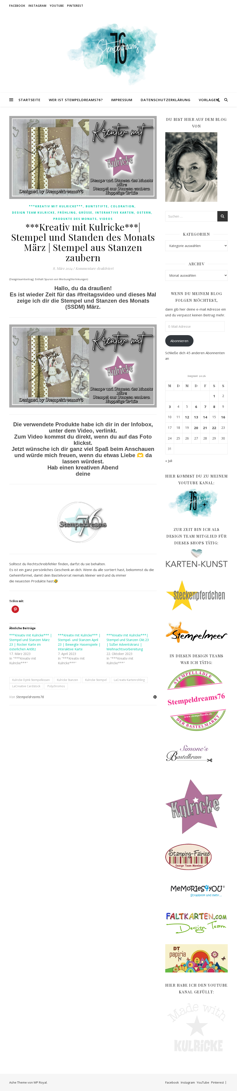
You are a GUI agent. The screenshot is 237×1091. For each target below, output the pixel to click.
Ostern (144, 213)
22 (214, 427)
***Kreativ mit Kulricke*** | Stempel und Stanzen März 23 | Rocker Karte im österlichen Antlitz (30, 642)
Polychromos (56, 686)
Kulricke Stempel (96, 680)
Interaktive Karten (114, 213)
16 (223, 417)
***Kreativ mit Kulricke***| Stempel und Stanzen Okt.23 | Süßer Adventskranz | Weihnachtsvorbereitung (127, 642)
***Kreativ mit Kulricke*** (56, 206)
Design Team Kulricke (33, 213)
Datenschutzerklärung (165, 99)
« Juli (168, 460)
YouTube (57, 6)
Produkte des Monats (75, 219)
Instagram (37, 6)
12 (187, 417)
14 (205, 417)
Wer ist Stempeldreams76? (76, 99)
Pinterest (75, 6)
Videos (106, 219)
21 (205, 427)
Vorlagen (209, 99)
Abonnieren (179, 340)
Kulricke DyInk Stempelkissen (31, 680)
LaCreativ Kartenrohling (129, 680)
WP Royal (40, 1082)
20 (196, 427)
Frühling (67, 213)
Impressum (121, 99)
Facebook (17, 6)
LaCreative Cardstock (26, 686)
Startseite (30, 99)
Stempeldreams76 (30, 697)
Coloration (122, 206)
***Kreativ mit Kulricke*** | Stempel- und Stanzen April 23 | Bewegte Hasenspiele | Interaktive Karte (79, 642)
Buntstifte (97, 206)
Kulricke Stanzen (67, 680)
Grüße (85, 213)
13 (196, 417)
